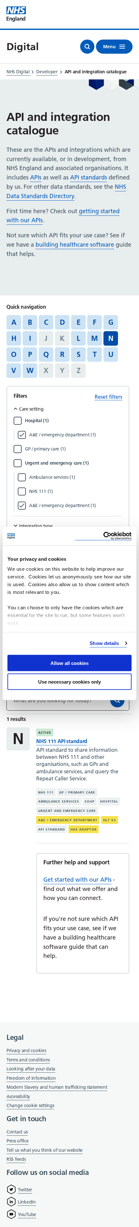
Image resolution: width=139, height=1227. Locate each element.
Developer (46, 72)
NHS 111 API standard (61, 741)
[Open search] (87, 47)
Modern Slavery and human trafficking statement (56, 1087)
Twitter (25, 1190)
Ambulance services (58, 801)
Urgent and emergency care (67, 811)
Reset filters (108, 397)
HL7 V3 (109, 820)
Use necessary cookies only (69, 682)
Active (44, 733)
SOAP (90, 801)
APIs (35, 177)
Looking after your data (30, 1069)
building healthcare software (75, 244)
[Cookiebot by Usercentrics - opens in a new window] (103, 536)
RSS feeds (16, 1159)
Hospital (109, 801)
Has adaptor (83, 829)
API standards (88, 177)
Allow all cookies (69, 663)
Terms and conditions (28, 1060)
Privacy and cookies (26, 1050)
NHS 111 (46, 792)
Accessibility (18, 1096)
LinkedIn (27, 1202)
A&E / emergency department (68, 820)
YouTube (27, 1214)
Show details (104, 643)
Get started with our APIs (77, 879)
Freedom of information (31, 1078)
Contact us (17, 1132)
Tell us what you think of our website (44, 1150)
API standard (51, 829)
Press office (17, 1141)
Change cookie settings (30, 1106)
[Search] (117, 700)
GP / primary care (77, 792)
